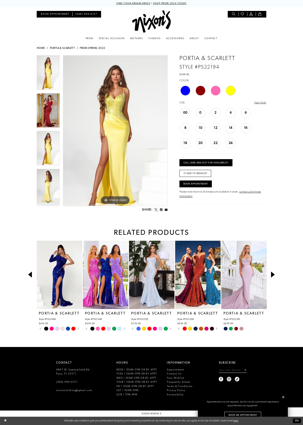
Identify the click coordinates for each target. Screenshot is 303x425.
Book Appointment (195, 184)
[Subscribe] (245, 370)
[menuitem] (55, 14)
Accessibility (175, 394)
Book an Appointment (243, 415)
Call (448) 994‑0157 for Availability (205, 163)
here (235, 420)
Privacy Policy (176, 390)
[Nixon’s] (151, 21)
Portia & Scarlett (62, 48)
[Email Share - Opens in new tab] (166, 209)
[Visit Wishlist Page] (242, 14)
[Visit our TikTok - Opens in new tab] (237, 379)
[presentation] (59, 275)
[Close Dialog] (5, 421)
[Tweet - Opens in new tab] (156, 210)
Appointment (175, 370)
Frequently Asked (178, 382)
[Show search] (234, 14)
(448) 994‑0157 (67, 382)
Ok (297, 420)
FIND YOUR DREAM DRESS (133, 3)
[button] (251, 14)
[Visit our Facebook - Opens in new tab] (221, 379)
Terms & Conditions (179, 386)
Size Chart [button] (260, 102)
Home (41, 48)
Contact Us (174, 374)
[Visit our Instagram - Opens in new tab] (229, 379)
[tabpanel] (48, 74)
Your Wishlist (175, 378)
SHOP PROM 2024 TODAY (170, 3)
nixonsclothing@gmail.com (74, 390)
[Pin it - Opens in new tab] (161, 210)
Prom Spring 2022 (92, 48)
